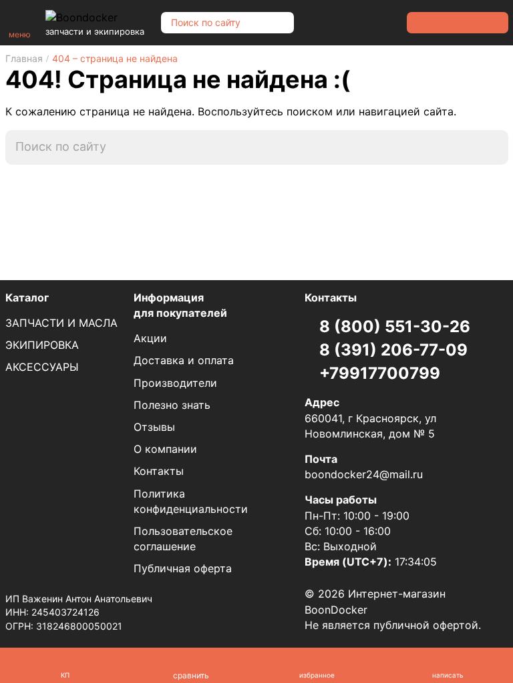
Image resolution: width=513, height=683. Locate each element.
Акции (150, 338)
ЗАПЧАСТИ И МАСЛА (61, 322)
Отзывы (154, 427)
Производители (175, 383)
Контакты (159, 471)
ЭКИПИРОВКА (42, 345)
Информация (180, 305)
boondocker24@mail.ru (364, 474)
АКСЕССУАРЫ (42, 367)
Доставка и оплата (184, 360)
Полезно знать (172, 405)
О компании (165, 449)
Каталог (27, 297)
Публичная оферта (183, 568)
